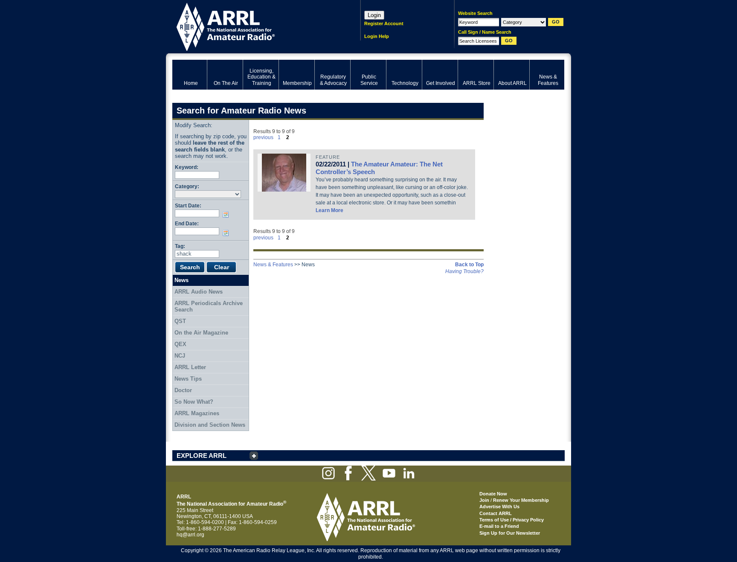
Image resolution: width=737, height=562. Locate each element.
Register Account (383, 23)
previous (263, 137)
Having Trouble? (464, 271)
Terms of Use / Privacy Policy (511, 519)
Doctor (183, 390)
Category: (187, 186)
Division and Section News (209, 425)
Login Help (376, 36)
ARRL (255, 26)
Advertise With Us (499, 506)
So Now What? (193, 402)
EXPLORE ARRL (201, 455)
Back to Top (469, 265)
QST (180, 321)
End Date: (187, 223)
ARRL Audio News (198, 291)
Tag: (180, 246)
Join (484, 500)
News (181, 280)
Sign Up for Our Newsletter (509, 533)
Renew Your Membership (521, 500)
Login (374, 15)
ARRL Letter (190, 367)
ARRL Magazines (196, 413)
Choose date (227, 214)
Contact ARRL (495, 513)
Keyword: (186, 167)
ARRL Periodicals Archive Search (208, 306)
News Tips (188, 379)
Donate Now (493, 493)
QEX (180, 344)
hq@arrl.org (190, 535)
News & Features (273, 265)
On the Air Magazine (201, 332)
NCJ (179, 355)
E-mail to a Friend (499, 526)
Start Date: (188, 205)
